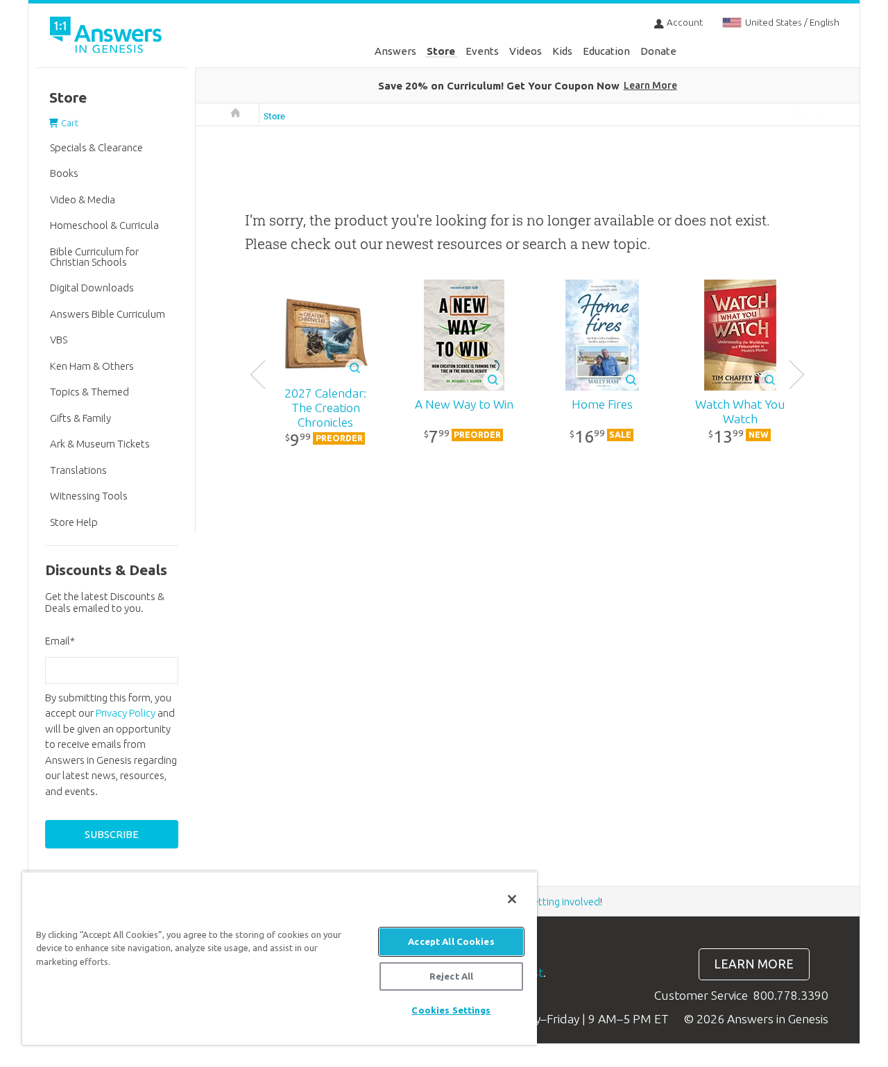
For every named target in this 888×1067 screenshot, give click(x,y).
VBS (58, 339)
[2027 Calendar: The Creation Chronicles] (326, 335)
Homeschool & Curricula (104, 225)
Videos (525, 51)
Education (606, 51)
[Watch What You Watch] (740, 335)
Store (441, 51)
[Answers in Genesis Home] (107, 37)
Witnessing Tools (89, 496)
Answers (395, 51)
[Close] (512, 899)
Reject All (451, 976)
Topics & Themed (89, 392)
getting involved (563, 901)
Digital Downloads (92, 287)
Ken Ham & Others (92, 366)
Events (482, 51)
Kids (562, 51)
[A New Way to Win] (464, 335)
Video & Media (82, 199)
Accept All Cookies (451, 941)
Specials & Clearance (96, 147)
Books (64, 173)
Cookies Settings (450, 1010)
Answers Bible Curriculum (107, 314)
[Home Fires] (602, 335)
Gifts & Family (80, 418)
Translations (78, 470)
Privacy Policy (125, 713)
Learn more (754, 964)
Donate (658, 51)
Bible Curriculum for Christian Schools (94, 257)
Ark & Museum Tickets (100, 444)
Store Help (74, 522)
